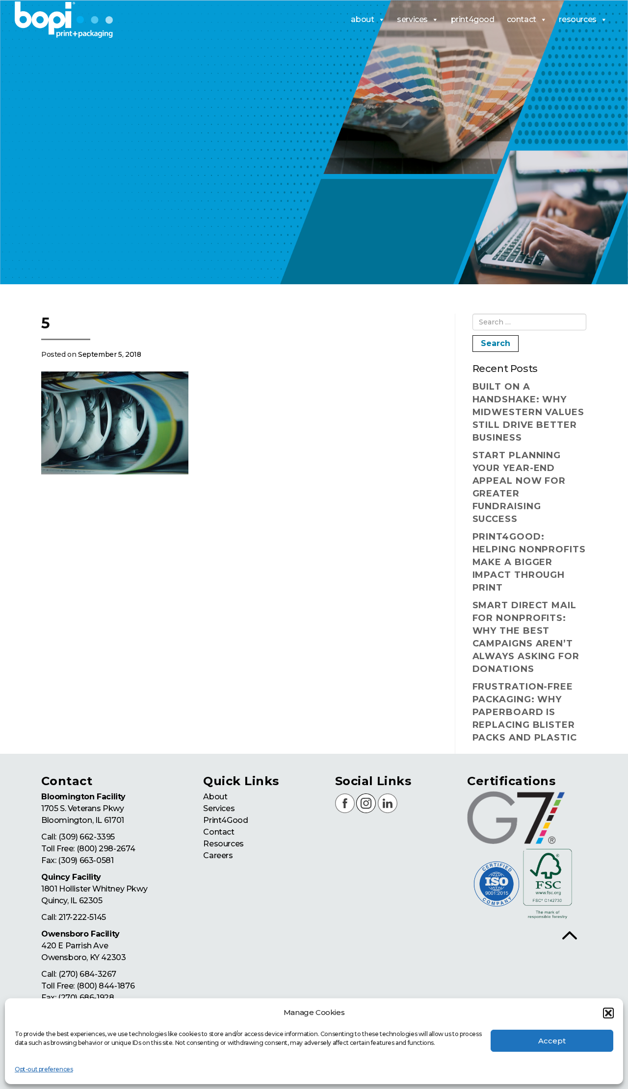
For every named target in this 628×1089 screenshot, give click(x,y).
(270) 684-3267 (87, 974)
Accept (552, 1040)
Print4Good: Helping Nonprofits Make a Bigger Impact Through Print (529, 562)
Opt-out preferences (44, 1069)
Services (219, 808)
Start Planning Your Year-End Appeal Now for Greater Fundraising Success (519, 487)
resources (577, 19)
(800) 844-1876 (105, 985)
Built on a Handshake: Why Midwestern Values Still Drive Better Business (528, 412)
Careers (218, 855)
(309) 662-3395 (86, 837)
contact (521, 19)
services (412, 19)
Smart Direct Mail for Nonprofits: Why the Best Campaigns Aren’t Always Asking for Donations (525, 637)
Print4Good (225, 820)
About (215, 796)
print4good (473, 19)
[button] (608, 1013)
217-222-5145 (82, 917)
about (362, 19)
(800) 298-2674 (106, 848)
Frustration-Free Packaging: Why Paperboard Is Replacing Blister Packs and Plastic (524, 712)
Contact (218, 832)
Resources (223, 843)
